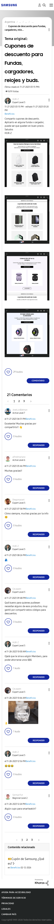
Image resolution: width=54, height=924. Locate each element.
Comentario (38, 380)
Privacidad (8, 903)
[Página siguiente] (29, 401)
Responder (39, 445)
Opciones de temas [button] (44, 29)
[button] (44, 100)
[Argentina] (9, 4)
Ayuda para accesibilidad (16, 892)
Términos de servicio (14, 898)
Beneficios (9, 114)
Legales (6, 909)
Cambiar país (9, 914)
